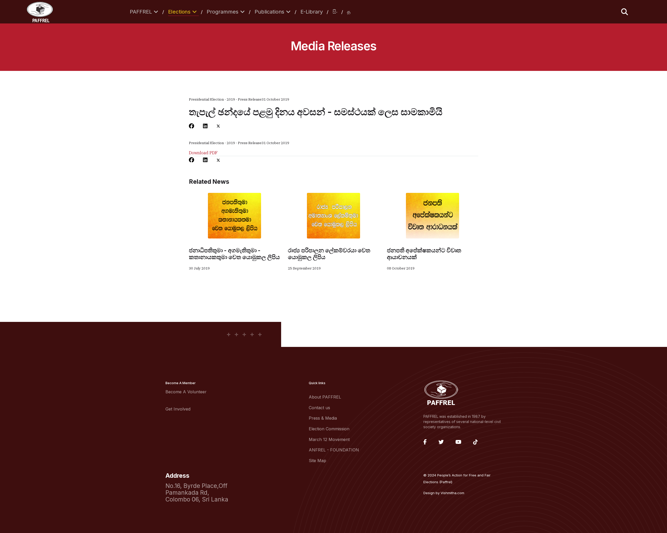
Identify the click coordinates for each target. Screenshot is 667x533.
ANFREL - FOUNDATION (334, 449)
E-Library (311, 12)
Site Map (317, 460)
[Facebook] (191, 126)
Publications (269, 12)
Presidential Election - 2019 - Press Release (225, 99)
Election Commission (329, 428)
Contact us (319, 407)
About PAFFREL (325, 397)
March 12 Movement (329, 439)
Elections (179, 12)
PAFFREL (141, 12)
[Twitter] (218, 126)
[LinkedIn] (205, 126)
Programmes (222, 12)
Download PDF (203, 152)
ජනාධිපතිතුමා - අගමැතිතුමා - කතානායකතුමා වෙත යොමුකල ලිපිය (234, 253)
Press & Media (323, 418)
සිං (334, 12)
